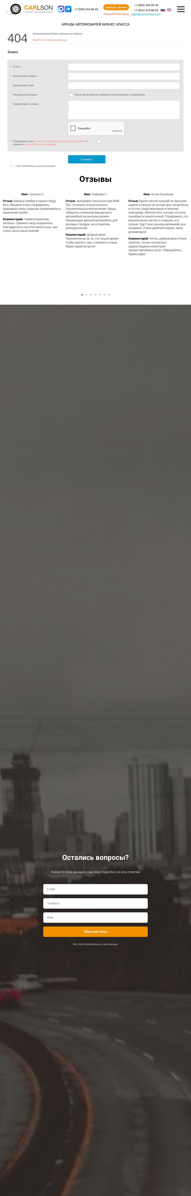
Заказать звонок (116, 7)
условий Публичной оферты (40, 144)
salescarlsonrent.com (145, 14)
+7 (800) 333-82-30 (146, 5)
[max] (61, 9)
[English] (169, 9)
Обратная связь (95, 931)
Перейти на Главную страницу (49, 40)
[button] (82, 294)
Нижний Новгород (116, 14)
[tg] (68, 9)
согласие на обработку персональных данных (60, 141)
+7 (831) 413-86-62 (146, 10)
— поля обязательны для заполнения (32, 166)
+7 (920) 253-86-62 (86, 9)
